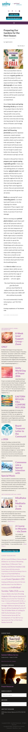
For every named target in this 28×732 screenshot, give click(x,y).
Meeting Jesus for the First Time (11, 599)
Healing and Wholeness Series (10, 582)
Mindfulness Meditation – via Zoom (20, 503)
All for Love (7, 559)
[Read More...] (11, 521)
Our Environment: (13, 315)
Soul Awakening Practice (17, 608)
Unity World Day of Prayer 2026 (20, 372)
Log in (20, 728)
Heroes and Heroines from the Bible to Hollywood (13, 584)
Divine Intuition (17, 567)
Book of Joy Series (10, 561)
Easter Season (6, 569)
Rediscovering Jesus (13, 603)
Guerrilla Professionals (16, 723)
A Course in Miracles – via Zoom (20, 529)
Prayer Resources (7, 686)
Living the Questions (18, 596)
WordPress (15, 728)
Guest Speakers (15, 579)
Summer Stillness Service (9, 655)
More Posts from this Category (8, 661)
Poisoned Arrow (17, 601)
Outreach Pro (16, 726)
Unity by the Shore (14, 5)
